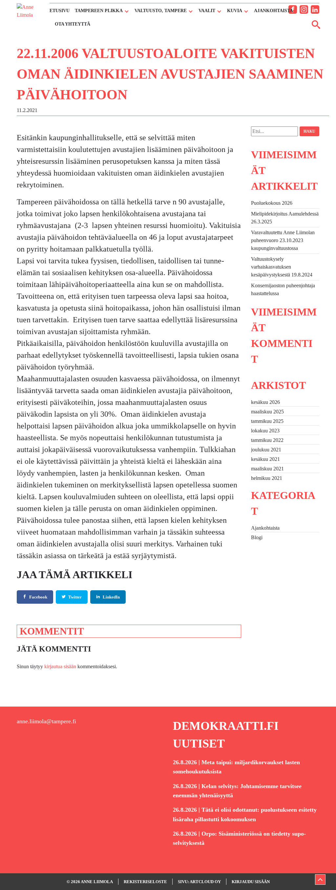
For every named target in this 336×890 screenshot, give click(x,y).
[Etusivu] (30, 16)
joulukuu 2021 (266, 449)
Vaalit (207, 10)
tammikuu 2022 (267, 440)
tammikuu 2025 (267, 421)
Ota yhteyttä (72, 24)
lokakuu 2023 (265, 430)
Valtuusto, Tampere (161, 10)
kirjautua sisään (60, 666)
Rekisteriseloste (145, 881)
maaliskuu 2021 (267, 468)
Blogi (256, 537)
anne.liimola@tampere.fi (46, 721)
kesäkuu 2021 (265, 459)
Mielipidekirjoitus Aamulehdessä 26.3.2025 (285, 217)
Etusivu (60, 10)
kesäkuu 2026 (265, 402)
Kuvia (234, 10)
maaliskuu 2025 (267, 411)
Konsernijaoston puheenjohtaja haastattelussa (283, 289)
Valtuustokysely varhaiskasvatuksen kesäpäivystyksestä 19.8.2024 (281, 266)
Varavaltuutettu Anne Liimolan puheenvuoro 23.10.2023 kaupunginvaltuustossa (283, 240)
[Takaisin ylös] (320, 879)
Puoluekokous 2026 (271, 203)
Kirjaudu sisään (251, 881)
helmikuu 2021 (266, 478)
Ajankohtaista (273, 10)
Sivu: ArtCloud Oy (199, 881)
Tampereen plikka (99, 10)
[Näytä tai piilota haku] (316, 24)
